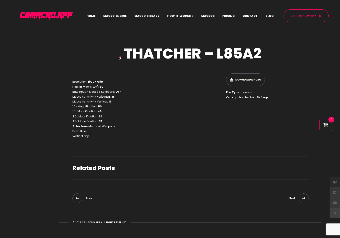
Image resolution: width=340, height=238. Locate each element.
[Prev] (77, 198)
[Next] (304, 198)
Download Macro (248, 79)
